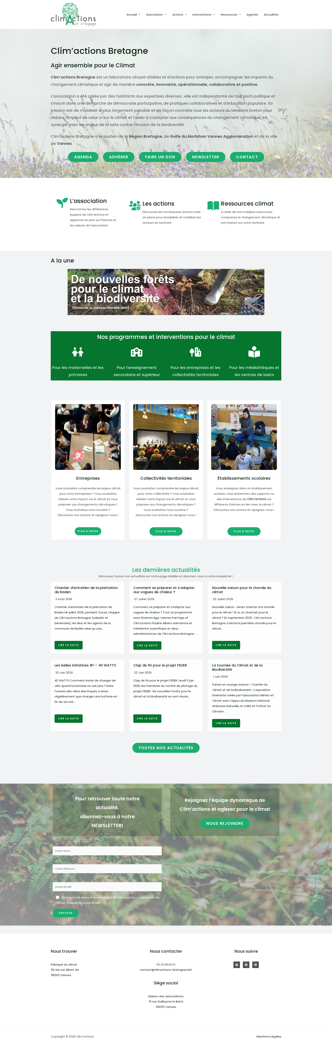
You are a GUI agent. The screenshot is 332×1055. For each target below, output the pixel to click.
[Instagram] (236, 965)
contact (247, 157)
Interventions (202, 15)
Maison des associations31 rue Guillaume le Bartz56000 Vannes (165, 1001)
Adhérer (118, 157)
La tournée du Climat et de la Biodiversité (237, 667)
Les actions (158, 203)
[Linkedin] (255, 965)
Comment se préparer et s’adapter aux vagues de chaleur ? (164, 589)
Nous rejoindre (224, 823)
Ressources (229, 15)
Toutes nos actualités (166, 748)
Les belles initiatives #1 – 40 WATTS (85, 665)
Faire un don (160, 157)
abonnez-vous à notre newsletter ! (208, 576)
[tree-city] (195, 352)
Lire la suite (68, 645)
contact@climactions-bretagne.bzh (166, 970)
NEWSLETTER (205, 157)
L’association (88, 201)
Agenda (252, 15)
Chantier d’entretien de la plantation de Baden (86, 589)
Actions (177, 15)
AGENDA (83, 157)
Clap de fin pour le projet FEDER (160, 665)
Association (154, 15)
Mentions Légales (268, 1036)
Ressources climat (247, 203)
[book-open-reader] (254, 352)
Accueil (132, 15)
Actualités (271, 15)
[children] (78, 352)
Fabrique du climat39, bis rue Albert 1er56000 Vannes (65, 969)
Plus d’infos (88, 531)
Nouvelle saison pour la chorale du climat (241, 589)
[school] (136, 352)
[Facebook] (246, 965)
